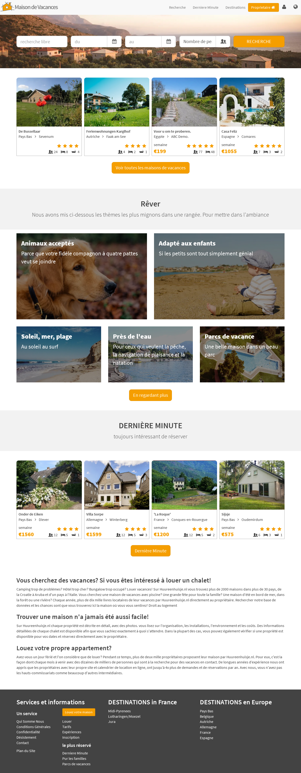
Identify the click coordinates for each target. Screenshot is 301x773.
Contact (22, 742)
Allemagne (208, 727)
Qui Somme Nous (30, 721)
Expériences (71, 731)
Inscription (70, 737)
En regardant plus (150, 395)
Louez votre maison (79, 712)
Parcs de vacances (76, 763)
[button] (284, 7)
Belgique (207, 716)
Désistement (26, 737)
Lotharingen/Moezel (124, 716)
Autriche (206, 721)
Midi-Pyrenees (119, 711)
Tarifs (66, 726)
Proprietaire (260, 7)
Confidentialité (28, 731)
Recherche (177, 7)
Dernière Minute (150, 551)
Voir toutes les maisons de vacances (151, 167)
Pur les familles (74, 758)
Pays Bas (206, 711)
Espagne (206, 737)
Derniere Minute (205, 7)
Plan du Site (25, 750)
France (205, 732)
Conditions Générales (33, 726)
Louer (67, 721)
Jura (111, 721)
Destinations (236, 7)
